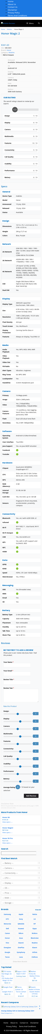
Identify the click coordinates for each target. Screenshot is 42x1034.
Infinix (34, 952)
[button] (39, 23)
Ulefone (35, 957)
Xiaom (34, 947)
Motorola (7, 924)
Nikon (21, 933)
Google (7, 952)
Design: (6, 711)
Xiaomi (21, 943)
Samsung (7, 914)
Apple (21, 914)
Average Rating (9, 787)
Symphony (21, 952)
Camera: (6, 726)
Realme (35, 943)
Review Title (8, 679)
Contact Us (12, 7)
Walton (34, 933)
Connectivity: (8, 749)
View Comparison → (7, 1013)
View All (38, 910)
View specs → (7, 822)
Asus (21, 938)
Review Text (8, 688)
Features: (7, 741)
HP (34, 924)
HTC (7, 919)
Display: (6, 719)
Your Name (8, 662)
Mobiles (12, 52)
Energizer (7, 947)
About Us (12, 4)
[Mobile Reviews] (8, 23)
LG (35, 919)
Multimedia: (8, 734)
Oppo (34, 928)
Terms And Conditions (17, 15)
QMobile (21, 924)
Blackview (35, 938)
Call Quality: (8, 756)
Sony (21, 919)
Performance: (8, 771)
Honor (25, 812)
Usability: (7, 764)
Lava (21, 957)
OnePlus (21, 947)
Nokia (34, 914)
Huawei (21, 928)
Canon (7, 933)
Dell (7, 928)
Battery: (6, 779)
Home (10, 1)
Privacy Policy (14, 12)
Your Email (8, 671)
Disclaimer (12, 10)
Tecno (7, 957)
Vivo (7, 943)
